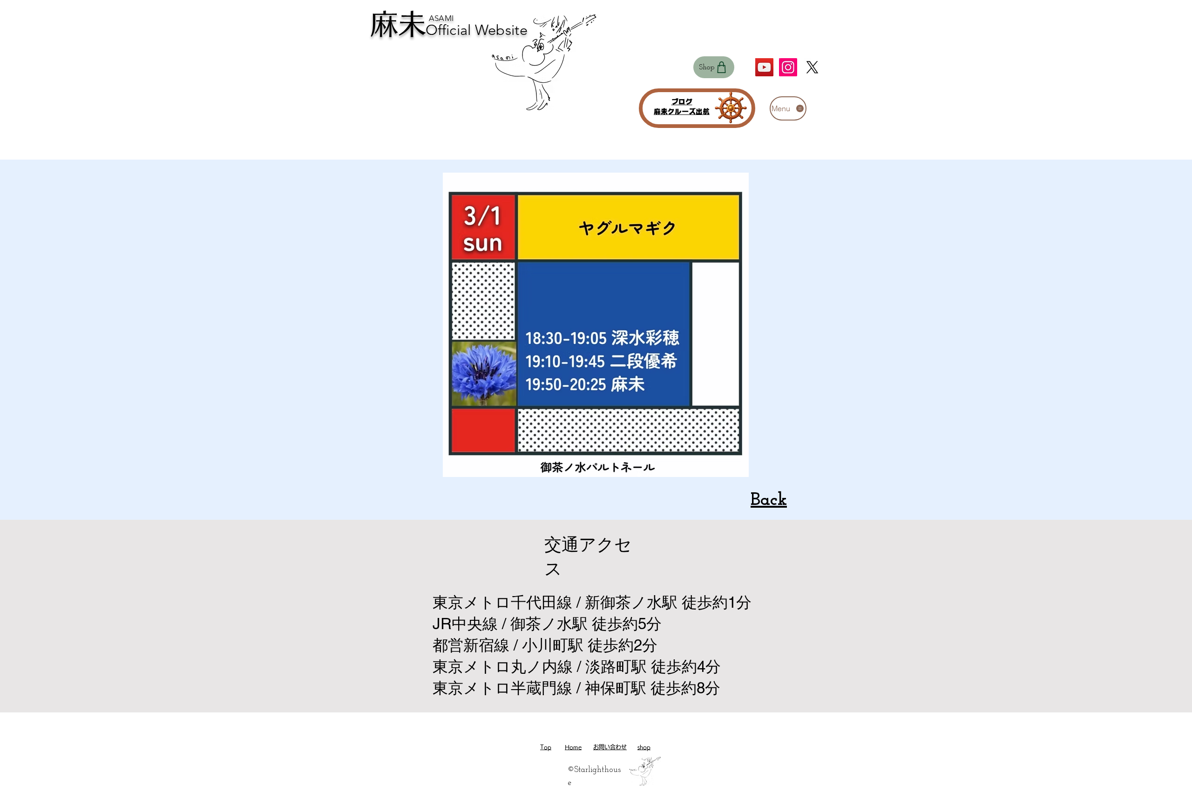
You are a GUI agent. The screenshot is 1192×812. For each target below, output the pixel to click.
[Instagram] (788, 67)
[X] (812, 67)
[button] (788, 108)
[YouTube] (764, 67)
